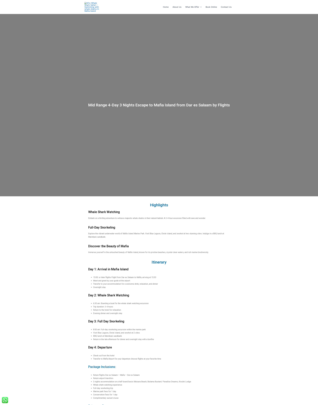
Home (166, 7)
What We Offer (192, 7)
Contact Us (226, 7)
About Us (177, 7)
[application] (200, 7)
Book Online (211, 7)
